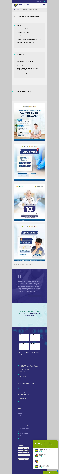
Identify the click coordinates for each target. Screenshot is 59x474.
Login (19, 418)
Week (23, 452)
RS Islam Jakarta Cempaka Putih (35, 296)
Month (23, 454)
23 (28, 459)
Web (18, 9)
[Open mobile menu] (44, 5)
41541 (28, 454)
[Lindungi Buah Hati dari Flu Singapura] (29, 261)
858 (27, 448)
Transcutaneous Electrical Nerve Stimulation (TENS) (29, 39)
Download (20, 413)
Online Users (23, 459)
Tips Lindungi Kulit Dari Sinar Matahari (25, 65)
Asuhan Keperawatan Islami (23, 35)
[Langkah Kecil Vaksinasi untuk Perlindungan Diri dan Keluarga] (29, 140)
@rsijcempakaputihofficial (25, 433)
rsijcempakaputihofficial (25, 428)
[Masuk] (44, 1)
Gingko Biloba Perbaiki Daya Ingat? (25, 61)
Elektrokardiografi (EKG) (22, 28)
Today (23, 448)
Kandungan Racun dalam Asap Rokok (25, 42)
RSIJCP (15, 9)
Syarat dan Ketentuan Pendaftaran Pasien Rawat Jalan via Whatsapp (27, 411)
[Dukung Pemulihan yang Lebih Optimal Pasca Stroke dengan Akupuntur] (29, 180)
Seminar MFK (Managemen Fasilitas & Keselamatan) (29, 73)
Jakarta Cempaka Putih (23, 5)
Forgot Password (21, 417)
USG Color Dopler (21, 58)
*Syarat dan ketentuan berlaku (21, 95)
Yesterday (23, 450)
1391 (28, 450)
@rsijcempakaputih (24, 435)
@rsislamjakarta (23, 430)
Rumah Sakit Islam (23, 4)
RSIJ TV (19, 415)
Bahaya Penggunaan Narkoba (24, 32)
